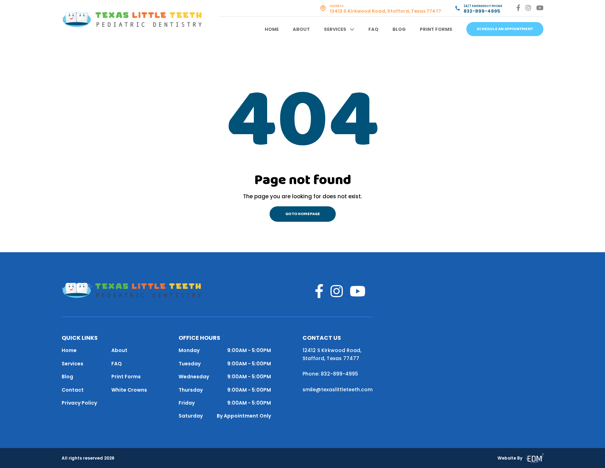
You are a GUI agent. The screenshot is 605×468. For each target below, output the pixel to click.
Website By (510, 458)
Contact (73, 389)
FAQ (373, 29)
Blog (399, 29)
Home (272, 29)
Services (335, 29)
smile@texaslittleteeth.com (337, 389)
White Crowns (129, 389)
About (301, 29)
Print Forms (436, 29)
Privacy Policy (79, 402)
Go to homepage (302, 214)
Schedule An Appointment (505, 29)
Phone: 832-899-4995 (330, 373)
